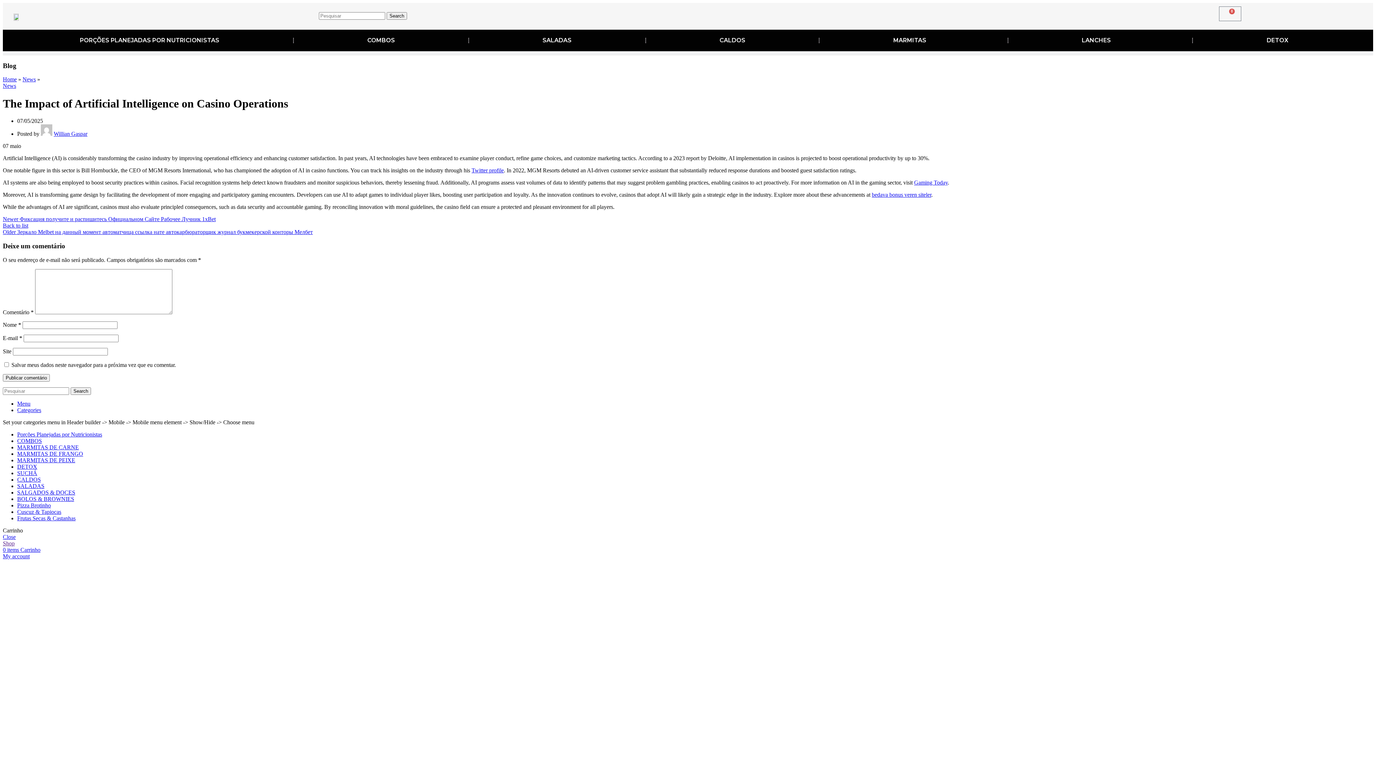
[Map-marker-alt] (1068, 15)
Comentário (18, 312)
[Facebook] (1023, 15)
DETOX (1277, 40)
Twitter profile (488, 170)
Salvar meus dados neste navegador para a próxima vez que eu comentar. (93, 365)
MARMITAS (909, 40)
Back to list (15, 226)
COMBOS (381, 40)
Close (9, 537)
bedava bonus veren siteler (901, 195)
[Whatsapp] (1090, 15)
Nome (12, 325)
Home (10, 79)
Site (7, 351)
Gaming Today (931, 183)
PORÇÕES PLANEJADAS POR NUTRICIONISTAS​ (149, 40)
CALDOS (732, 40)
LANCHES (1096, 40)
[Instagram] (1046, 15)
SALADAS (557, 40)
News (29, 79)
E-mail (12, 338)
